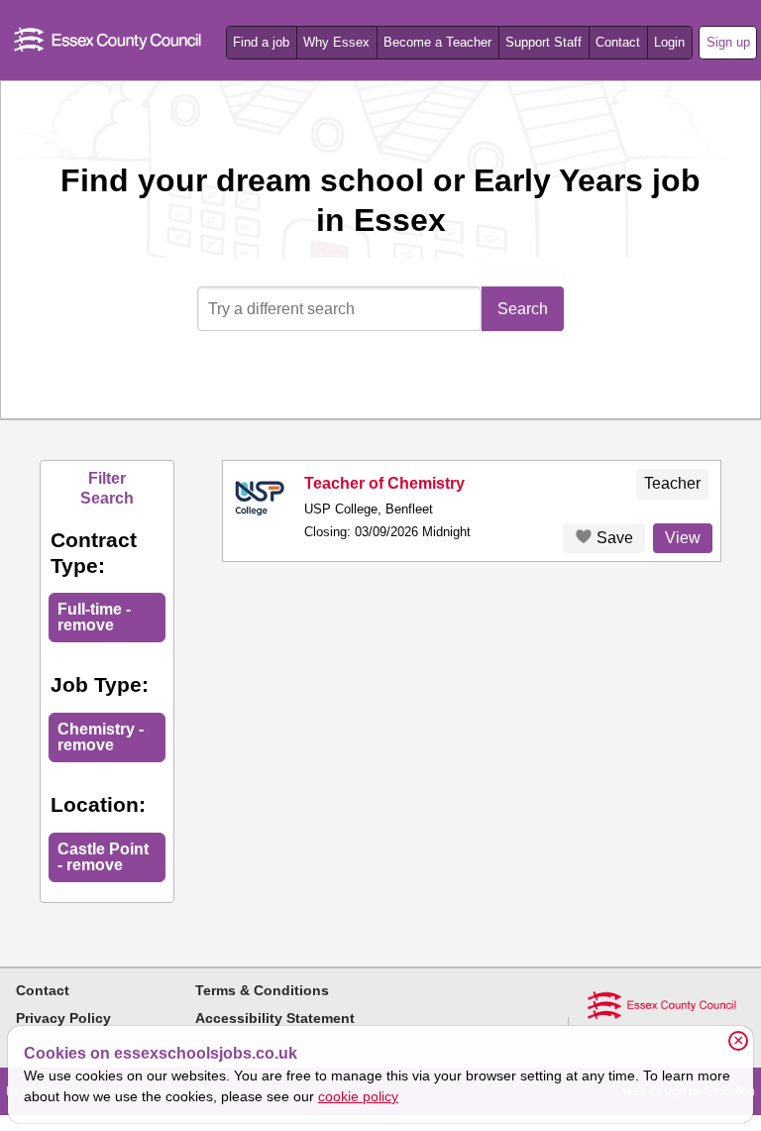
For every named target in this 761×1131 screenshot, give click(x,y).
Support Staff (543, 42)
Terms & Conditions (262, 990)
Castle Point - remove (103, 857)
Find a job (261, 42)
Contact (618, 42)
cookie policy (358, 1096)
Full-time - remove (94, 617)
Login (669, 42)
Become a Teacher (437, 42)
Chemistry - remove (100, 737)
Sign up (728, 42)
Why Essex (336, 42)
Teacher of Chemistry (384, 483)
